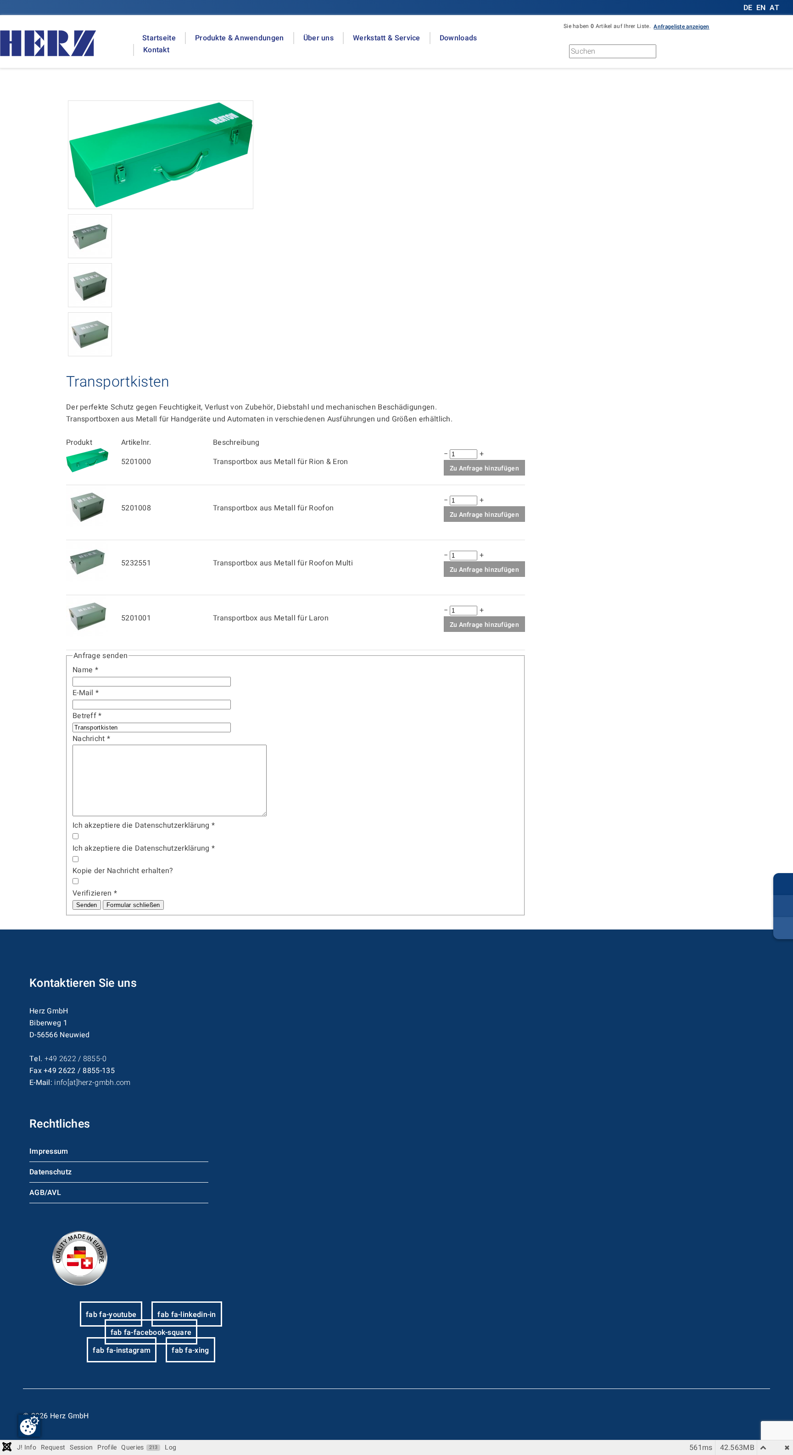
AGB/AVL (45, 1192)
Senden (86, 905)
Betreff (87, 715)
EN (761, 7)
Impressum (48, 1151)
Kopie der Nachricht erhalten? (123, 870)
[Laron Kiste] (90, 354)
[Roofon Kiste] (90, 304)
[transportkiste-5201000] (87, 470)
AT (774, 7)
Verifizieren (95, 893)
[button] (681, 26)
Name (85, 669)
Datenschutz (50, 1172)
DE (748, 7)
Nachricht (91, 738)
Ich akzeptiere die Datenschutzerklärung (144, 825)
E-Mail (86, 692)
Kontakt (156, 49)
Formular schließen (133, 905)
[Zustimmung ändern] (29, 1426)
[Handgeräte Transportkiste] (160, 206)
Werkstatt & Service (386, 38)
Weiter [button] (697, 53)
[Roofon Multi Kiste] (90, 255)
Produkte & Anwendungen (239, 38)
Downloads (458, 38)
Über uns (318, 38)
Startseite (159, 38)
